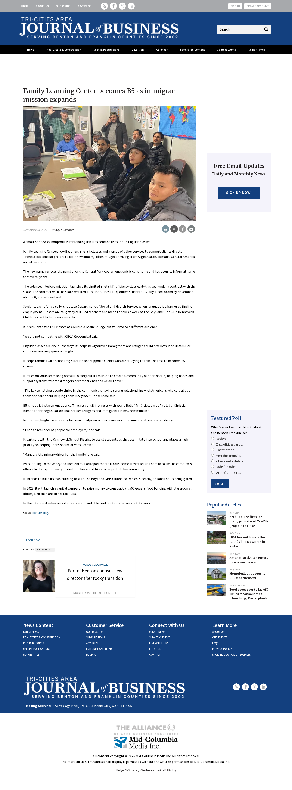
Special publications (36, 649)
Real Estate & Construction (64, 49)
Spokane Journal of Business (231, 654)
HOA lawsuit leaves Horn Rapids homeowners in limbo (248, 541)
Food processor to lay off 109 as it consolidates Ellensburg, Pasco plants (248, 594)
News (30, 49)
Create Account (257, 6)
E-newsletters (158, 643)
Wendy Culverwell (62, 230)
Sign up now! (239, 192)
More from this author (91, 593)
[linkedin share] (165, 229)
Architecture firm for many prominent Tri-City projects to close (249, 521)
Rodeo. (221, 439)
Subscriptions (95, 637)
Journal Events (226, 49)
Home (24, 6)
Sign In (235, 6)
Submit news (157, 632)
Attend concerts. (228, 473)
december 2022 (45, 549)
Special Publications (106, 49)
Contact (155, 654)
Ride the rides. (226, 467)
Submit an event (159, 637)
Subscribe (63, 6)
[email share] (191, 229)
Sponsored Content (192, 49)
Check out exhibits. (230, 461)
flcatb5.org (40, 512)
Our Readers (94, 632)
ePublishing (169, 770)
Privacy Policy (222, 649)
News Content (38, 625)
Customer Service (105, 625)
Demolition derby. (229, 444)
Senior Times (256, 49)
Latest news (31, 632)
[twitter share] (174, 229)
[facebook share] (182, 229)
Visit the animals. (228, 456)
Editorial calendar (99, 649)
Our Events (219, 637)
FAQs (215, 643)
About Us (42, 6)
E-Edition (138, 49)
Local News (33, 540)
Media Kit (92, 654)
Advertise (84, 6)
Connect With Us (166, 625)
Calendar (162, 49)
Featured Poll (226, 418)
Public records (33, 643)
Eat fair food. (225, 450)
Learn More (224, 625)
